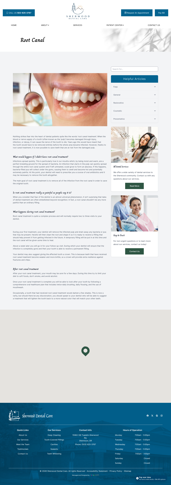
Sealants (54, 449)
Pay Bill (161, 13)
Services (77, 25)
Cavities (54, 444)
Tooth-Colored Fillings (54, 440)
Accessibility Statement (97, 471)
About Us (23, 435)
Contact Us (154, 25)
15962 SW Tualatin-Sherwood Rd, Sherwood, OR (85, 438)
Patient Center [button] (114, 25)
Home (14, 25)
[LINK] (69, 6)
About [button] (44, 25)
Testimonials (22, 449)
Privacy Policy (116, 471)
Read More (134, 186)
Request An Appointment (138, 13)
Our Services (22, 440)
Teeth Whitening (54, 454)
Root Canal (32, 40)
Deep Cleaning (54, 435)
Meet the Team (22, 444)
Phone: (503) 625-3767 (85, 444)
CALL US (20, 13)
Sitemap (127, 471)
